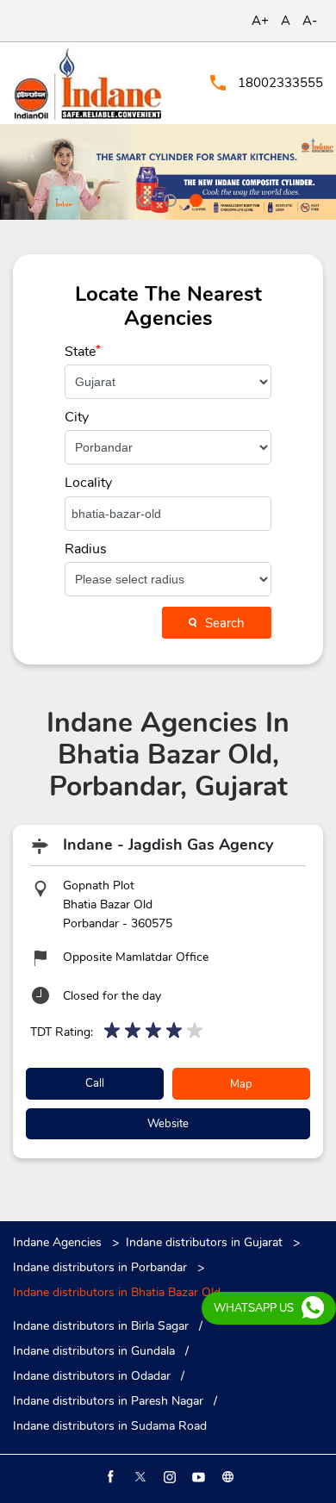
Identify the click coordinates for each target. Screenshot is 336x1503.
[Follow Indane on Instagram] (168, 1477)
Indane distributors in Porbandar (100, 1267)
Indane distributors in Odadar (92, 1376)
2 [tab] (168, 198)
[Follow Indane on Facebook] (109, 1477)
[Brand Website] (227, 1477)
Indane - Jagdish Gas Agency (168, 844)
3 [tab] (194, 198)
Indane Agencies (59, 1242)
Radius (86, 549)
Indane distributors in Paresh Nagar (108, 1401)
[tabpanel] (168, 172)
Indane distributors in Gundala (94, 1351)
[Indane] (87, 83)
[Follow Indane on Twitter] (139, 1477)
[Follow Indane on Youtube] (197, 1477)
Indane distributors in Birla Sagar (101, 1326)
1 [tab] (142, 198)
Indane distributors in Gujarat (204, 1242)
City (77, 417)
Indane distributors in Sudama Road (110, 1426)
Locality (87, 482)
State (83, 351)
